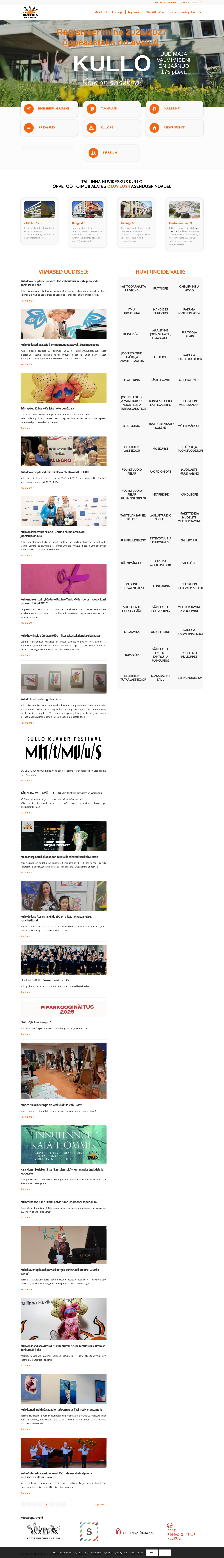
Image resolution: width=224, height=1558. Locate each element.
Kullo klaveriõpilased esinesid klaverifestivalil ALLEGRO (55, 472)
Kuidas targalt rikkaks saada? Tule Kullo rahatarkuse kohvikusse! (59, 857)
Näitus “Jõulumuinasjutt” (36, 1022)
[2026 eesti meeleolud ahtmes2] (64, 324)
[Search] (200, 12)
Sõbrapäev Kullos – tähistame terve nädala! (48, 408)
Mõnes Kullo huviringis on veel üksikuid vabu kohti (51, 1105)
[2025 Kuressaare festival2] (64, 1453)
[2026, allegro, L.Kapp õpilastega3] (64, 451)
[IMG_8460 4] (64, 1319)
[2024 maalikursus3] (64, 1071)
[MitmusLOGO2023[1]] (64, 749)
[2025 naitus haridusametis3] (64, 1389)
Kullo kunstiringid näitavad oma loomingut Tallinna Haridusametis (61, 1409)
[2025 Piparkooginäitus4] (64, 1009)
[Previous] (197, 1518)
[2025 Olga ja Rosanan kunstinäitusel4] (64, 896)
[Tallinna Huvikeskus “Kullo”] (30, 12)
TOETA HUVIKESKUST (188, 2)
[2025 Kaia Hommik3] (64, 1144)
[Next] (201, 1518)
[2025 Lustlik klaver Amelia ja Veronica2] (64, 1245)
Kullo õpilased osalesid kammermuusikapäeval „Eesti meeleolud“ (60, 344)
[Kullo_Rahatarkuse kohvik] (64, 836)
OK (151, 1552)
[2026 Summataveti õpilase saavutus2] (64, 511)
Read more (26, 300)
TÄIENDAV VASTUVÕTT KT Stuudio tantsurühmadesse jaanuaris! (61, 793)
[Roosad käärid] (64, 579)
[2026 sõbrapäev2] (64, 388)
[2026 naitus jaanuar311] (64, 679)
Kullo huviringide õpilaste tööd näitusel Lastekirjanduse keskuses (60, 635)
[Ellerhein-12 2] (64, 960)
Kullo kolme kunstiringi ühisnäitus (41, 699)
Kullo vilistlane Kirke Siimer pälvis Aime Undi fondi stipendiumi (59, 1202)
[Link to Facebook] (201, 2)
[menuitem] (187, 2)
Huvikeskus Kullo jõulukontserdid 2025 (45, 980)
